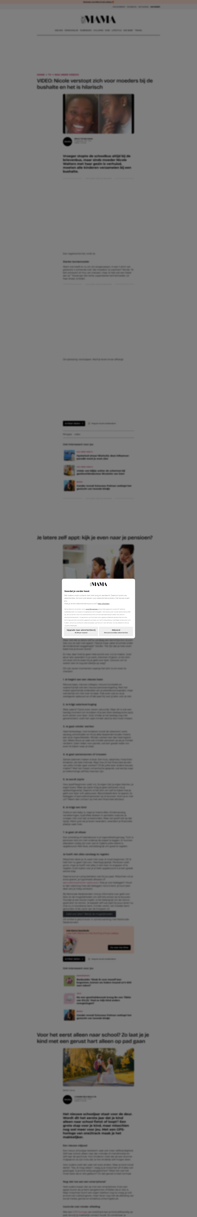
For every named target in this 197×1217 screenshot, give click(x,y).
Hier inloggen (103, 604)
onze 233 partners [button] (92, 609)
